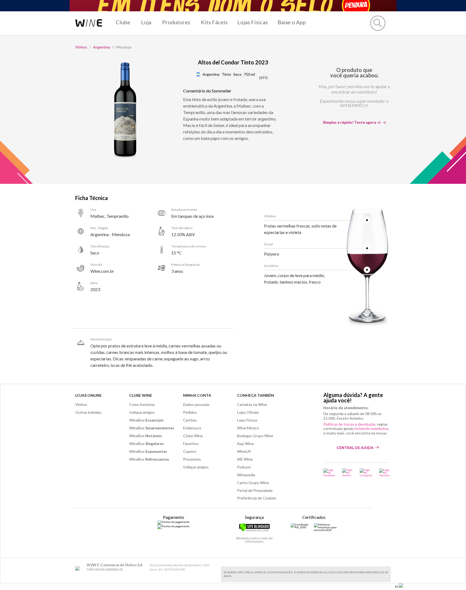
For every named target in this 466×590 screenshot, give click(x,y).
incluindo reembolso (371, 428)
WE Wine (245, 459)
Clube (123, 22)
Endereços (192, 428)
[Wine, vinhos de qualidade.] (78, 568)
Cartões (190, 420)
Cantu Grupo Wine (253, 482)
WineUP (244, 451)
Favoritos (191, 443)
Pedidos (190, 412)
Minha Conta (197, 395)
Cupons (189, 451)
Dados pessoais (196, 404)
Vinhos (81, 47)
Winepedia (246, 474)
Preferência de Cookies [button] (256, 498)
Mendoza (123, 47)
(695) (263, 77)
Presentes (192, 459)
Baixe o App (291, 22)
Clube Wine (140, 395)
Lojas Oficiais (248, 412)
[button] (377, 23)
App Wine (245, 443)
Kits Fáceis (214, 22)
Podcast (244, 467)
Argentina (101, 47)
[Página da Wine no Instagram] (366, 472)
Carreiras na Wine (252, 404)
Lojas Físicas (252, 22)
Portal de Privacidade (255, 490)
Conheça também (255, 395)
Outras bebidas (88, 412)
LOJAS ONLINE (88, 395)
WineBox (146, 420)
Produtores (176, 22)
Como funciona (142, 404)
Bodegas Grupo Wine (255, 435)
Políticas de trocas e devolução (349, 424)
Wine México (248, 428)
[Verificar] (254, 530)
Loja (146, 22)
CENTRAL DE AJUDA (355, 447)
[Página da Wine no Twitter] (347, 472)
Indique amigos (142, 412)
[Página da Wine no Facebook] (329, 472)
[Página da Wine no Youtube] (385, 472)
